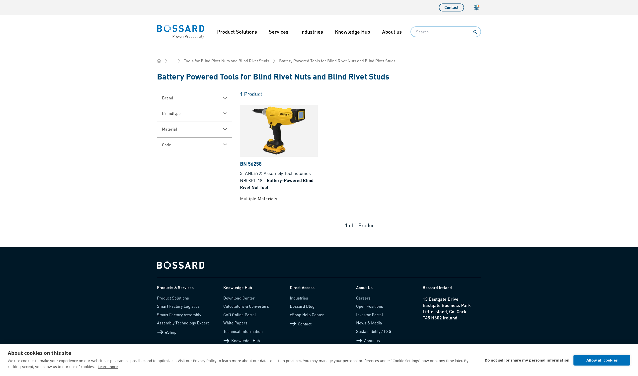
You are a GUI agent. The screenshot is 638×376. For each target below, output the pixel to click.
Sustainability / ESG (374, 331)
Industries (311, 31)
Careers (363, 298)
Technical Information (243, 331)
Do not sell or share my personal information (527, 360)
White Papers (235, 322)
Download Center (239, 298)
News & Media (369, 322)
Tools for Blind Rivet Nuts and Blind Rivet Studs (226, 60)
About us (392, 31)
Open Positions (369, 306)
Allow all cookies (602, 360)
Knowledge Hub (352, 31)
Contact (451, 7)
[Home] (159, 61)
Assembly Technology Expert (183, 322)
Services (278, 31)
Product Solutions (237, 31)
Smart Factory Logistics (178, 306)
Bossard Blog (302, 306)
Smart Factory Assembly (179, 314)
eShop (170, 332)
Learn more (108, 366)
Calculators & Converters (246, 306)
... (172, 60)
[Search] (475, 32)
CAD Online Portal (239, 314)
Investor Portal (369, 314)
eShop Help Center (307, 314)
